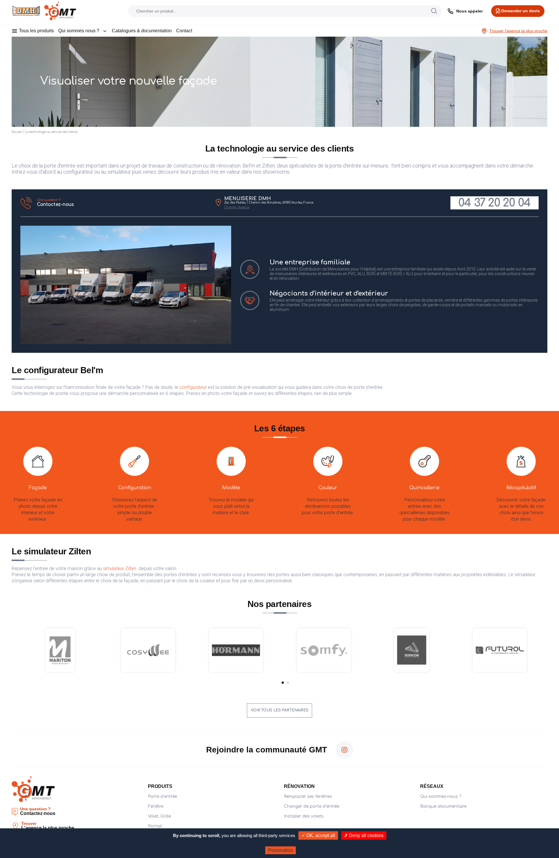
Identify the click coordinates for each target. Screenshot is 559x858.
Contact (184, 30)
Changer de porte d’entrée (311, 806)
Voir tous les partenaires (279, 710)
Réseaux (431, 786)
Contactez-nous (55, 202)
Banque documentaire (443, 806)
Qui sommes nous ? (78, 30)
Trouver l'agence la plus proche (518, 31)
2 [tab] (288, 682)
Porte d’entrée (162, 796)
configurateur (193, 387)
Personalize (280, 850)
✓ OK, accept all (318, 835)
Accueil (17, 131)
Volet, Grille (159, 816)
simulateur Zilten (120, 568)
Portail (155, 826)
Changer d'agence (236, 207)
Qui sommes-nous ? (440, 796)
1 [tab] (283, 682)
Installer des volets (304, 816)
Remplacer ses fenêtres (308, 796)
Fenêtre (155, 806)
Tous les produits (36, 30)
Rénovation (299, 786)
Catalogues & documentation (142, 30)
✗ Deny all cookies (363, 835)
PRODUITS (160, 786)
